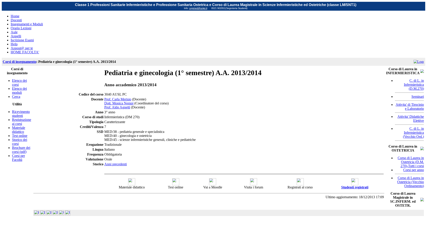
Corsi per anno (413, 170)
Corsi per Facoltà (18, 158)
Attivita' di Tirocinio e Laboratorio (410, 106)
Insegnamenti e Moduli (27, 24)
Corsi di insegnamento (19, 62)
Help (14, 44)
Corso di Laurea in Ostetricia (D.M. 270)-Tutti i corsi (411, 162)
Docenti (16, 20)
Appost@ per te (22, 48)
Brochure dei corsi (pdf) (21, 150)
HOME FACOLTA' (25, 52)
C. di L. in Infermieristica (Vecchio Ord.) (413, 132)
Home (15, 16)
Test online (19, 136)
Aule (14, 32)
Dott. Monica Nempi (118, 103)
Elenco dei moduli (19, 90)
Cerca (16, 96)
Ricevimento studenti (21, 114)
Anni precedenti (115, 164)
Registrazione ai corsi (21, 122)
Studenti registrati (354, 187)
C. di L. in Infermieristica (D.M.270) (414, 84)
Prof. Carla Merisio (117, 99)
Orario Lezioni (21, 28)
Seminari (417, 96)
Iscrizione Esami (22, 40)
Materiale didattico (18, 130)
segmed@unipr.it (198, 8)
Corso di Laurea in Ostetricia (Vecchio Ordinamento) (410, 182)
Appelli (16, 36)
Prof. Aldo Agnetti (117, 107)
